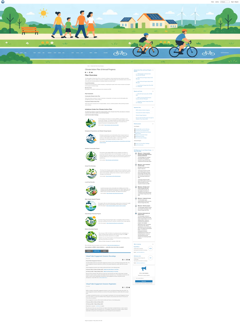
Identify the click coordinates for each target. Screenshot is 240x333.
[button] (85, 72)
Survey (89, 251)
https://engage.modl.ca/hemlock (112, 160)
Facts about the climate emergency (143, 112)
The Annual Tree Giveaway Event (142, 130)
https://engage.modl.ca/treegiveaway (113, 176)
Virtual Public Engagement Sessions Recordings (101, 256)
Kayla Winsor (136, 246)
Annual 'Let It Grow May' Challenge (142, 143)
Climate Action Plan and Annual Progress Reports (142, 71)
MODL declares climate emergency (143, 110)
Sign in (232, 1)
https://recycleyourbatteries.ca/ (113, 245)
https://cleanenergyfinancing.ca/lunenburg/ (115, 223)
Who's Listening (137, 244)
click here (98, 305)
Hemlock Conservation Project (141, 134)
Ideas (104, 251)
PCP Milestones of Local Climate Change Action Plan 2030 (142, 151)
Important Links (137, 107)
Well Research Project (139, 136)
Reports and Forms (138, 91)
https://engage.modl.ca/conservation (111, 125)
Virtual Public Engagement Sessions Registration (101, 284)
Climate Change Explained (141, 115)
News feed (96, 251)
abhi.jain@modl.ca (103, 277)
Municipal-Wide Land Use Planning (142, 129)
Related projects (137, 123)
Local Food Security (139, 144)
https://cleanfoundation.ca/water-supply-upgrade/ (116, 205)
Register (236, 1)
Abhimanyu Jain (137, 256)
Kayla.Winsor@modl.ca (140, 252)
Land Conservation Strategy (140, 137)
